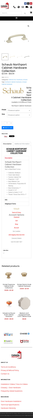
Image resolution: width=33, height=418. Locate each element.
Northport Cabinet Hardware (13, 82)
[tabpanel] (16, 179)
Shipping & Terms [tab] (10, 204)
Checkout (16, 217)
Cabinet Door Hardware (15, 79)
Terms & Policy (16, 212)
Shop (16, 224)
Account (16, 228)
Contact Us (5, 374)
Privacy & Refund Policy (10, 370)
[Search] (25, 13)
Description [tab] (7, 144)
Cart (16, 220)
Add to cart (8, 127)
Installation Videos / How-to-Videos (14, 384)
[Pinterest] (31, 3)
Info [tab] (6, 200)
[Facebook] (25, 3)
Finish (4, 109)
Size (3, 114)
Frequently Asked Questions (11, 391)
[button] (16, 17)
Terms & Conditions (8, 367)
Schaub (25, 79)
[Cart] (31, 12)
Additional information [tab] (22, 144)
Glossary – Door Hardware (11, 388)
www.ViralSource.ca (16, 415)
